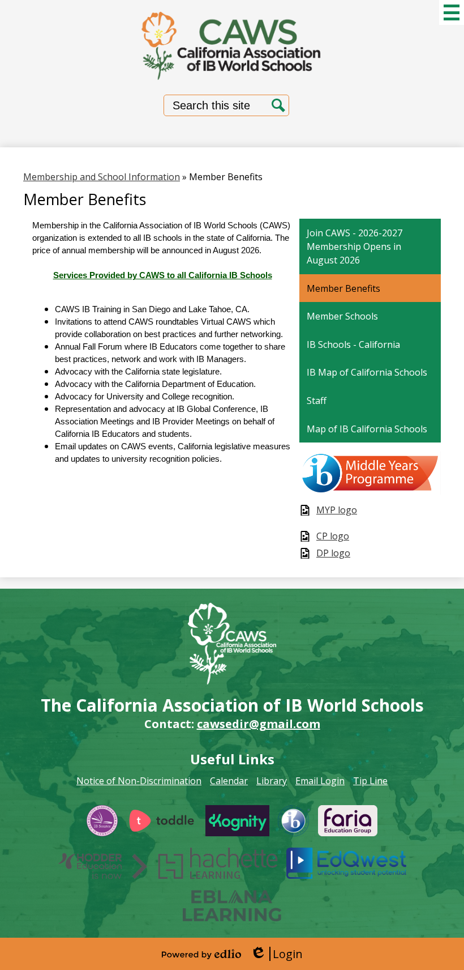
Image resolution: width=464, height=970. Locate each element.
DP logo (333, 553)
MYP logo (336, 510)
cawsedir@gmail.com (258, 723)
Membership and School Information (101, 177)
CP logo (332, 536)
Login (276, 954)
